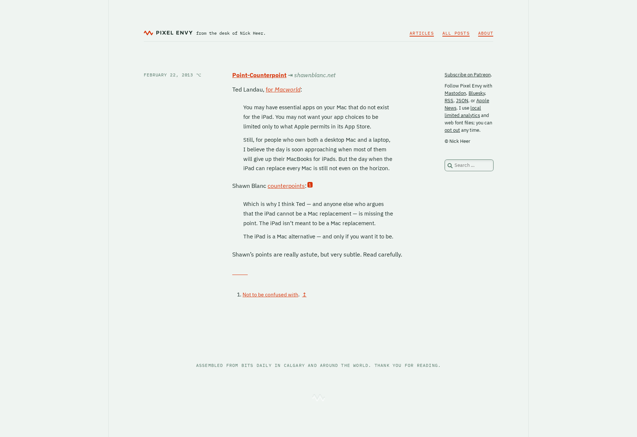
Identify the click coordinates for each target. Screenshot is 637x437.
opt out (452, 130)
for (283, 89)
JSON (462, 100)
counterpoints (286, 185)
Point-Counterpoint (259, 75)
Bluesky (477, 93)
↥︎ (304, 294)
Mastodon (455, 93)
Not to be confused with (270, 294)
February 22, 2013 (173, 75)
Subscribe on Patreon (468, 75)
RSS (449, 100)
